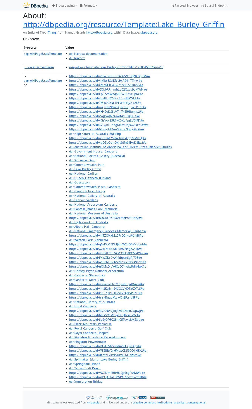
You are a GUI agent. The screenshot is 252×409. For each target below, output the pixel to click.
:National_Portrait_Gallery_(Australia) (97, 156)
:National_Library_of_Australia (92, 302)
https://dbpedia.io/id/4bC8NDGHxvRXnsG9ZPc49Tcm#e (107, 262)
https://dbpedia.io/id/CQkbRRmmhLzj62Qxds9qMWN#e (108, 89)
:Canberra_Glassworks (87, 275)
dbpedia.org (149, 32)
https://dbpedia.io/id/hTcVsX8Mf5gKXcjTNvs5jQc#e (104, 315)
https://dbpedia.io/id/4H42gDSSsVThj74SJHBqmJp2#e (106, 112)
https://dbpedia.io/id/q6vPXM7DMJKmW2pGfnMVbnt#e (108, 244)
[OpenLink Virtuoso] (94, 397)
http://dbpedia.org (99, 32)
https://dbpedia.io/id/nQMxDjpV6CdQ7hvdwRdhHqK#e (107, 266)
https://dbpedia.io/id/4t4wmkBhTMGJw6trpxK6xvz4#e (106, 284)
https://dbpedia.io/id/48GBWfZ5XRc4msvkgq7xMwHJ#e (107, 138)
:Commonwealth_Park (86, 165)
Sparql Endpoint (215, 6)
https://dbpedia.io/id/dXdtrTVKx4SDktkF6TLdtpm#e (105, 355)
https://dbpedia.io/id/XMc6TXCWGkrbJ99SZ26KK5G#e (106, 85)
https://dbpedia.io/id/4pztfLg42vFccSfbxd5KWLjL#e (104, 98)
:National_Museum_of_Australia (93, 213)
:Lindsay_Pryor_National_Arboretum (96, 271)
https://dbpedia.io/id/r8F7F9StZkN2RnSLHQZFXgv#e (105, 346)
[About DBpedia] (35, 5)
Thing (52, 32)
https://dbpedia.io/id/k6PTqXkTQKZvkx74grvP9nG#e (105, 293)
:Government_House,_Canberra (93, 151)
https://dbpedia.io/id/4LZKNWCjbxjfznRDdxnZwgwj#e (106, 311)
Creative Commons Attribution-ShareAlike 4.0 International (169, 402)
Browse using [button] (65, 6)
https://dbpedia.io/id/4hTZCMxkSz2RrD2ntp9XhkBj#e (106, 235)
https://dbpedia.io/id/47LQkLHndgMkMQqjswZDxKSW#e (108, 125)
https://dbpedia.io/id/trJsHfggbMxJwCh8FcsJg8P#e (104, 297)
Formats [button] (89, 6)
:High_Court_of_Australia (88, 222)
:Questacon (79, 182)
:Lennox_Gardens (83, 200)
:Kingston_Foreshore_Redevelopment (97, 337)
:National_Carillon (83, 173)
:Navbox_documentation (88, 54)
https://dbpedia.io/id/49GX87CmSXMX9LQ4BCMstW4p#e (108, 253)
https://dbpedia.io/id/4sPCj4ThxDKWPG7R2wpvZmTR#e (107, 377)
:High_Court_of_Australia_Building (95, 134)
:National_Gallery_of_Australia (92, 196)
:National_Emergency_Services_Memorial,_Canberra (107, 231)
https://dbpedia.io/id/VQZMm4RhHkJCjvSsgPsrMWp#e (107, 373)
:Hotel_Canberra (82, 306)
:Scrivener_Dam (82, 160)
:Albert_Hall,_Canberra (87, 227)
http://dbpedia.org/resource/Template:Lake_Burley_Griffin (124, 24)
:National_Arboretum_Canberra (93, 204)
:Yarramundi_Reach (85, 368)
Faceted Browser (186, 6)
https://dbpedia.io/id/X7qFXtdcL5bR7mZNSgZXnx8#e (105, 249)
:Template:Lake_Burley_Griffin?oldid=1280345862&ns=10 (116, 67)
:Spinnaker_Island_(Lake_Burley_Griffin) (98, 359)
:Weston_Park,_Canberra (88, 240)
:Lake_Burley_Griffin (85, 169)
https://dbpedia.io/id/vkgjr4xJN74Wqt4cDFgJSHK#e (104, 116)
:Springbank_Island (84, 364)
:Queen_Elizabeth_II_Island (90, 178)
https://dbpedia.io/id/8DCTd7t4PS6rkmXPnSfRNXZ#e (105, 218)
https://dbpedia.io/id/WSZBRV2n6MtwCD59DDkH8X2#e (107, 351)
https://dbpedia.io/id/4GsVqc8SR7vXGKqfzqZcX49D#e (106, 120)
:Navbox (77, 58)
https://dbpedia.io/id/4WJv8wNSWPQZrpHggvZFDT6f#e (107, 107)
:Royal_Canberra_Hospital (89, 333)
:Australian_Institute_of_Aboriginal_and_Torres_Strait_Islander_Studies (120, 147)
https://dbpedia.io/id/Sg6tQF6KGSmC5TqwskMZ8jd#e (106, 320)
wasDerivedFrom (39, 67)
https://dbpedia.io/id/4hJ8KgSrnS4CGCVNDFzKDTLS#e (106, 289)
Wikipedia (93, 402)
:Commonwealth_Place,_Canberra (94, 187)
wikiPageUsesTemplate (43, 54)
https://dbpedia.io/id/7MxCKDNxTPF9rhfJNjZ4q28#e (105, 103)
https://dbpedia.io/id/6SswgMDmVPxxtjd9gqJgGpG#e (106, 129)
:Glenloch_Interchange (87, 191)
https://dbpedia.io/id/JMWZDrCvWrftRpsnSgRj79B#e (105, 258)
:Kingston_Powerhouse (87, 342)
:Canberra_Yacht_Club (86, 280)
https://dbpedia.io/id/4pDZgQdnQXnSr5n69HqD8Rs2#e (107, 143)
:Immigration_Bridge (85, 381)
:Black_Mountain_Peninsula (90, 324)
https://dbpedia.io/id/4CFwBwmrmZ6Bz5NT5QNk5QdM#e (109, 76)
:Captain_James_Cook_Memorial (93, 209)
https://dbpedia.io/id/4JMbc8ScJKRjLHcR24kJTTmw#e (105, 81)
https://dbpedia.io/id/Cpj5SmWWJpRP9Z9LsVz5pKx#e (106, 94)
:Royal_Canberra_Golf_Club (90, 328)
